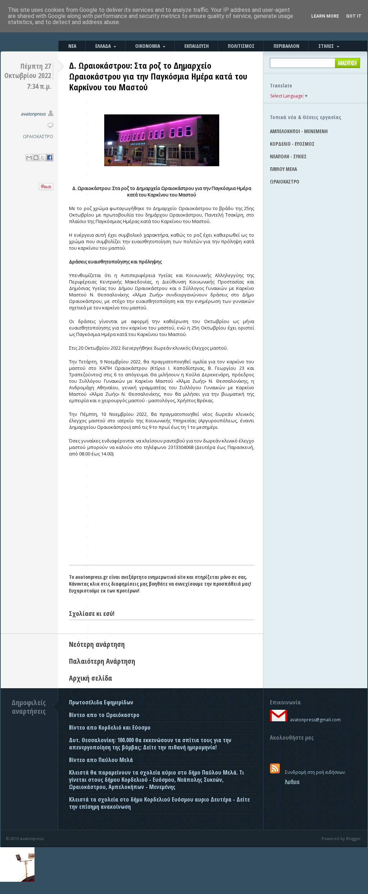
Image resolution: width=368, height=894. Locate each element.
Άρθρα (292, 782)
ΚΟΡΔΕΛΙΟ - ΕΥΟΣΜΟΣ (292, 143)
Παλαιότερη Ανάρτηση (102, 661)
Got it (354, 16)
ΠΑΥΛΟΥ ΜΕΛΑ (283, 168)
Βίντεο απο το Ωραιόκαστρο (104, 715)
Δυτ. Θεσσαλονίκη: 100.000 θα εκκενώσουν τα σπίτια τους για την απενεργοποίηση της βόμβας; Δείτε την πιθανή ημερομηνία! (150, 743)
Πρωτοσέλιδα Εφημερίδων (101, 702)
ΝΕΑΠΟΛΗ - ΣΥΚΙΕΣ (288, 156)
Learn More (325, 16)
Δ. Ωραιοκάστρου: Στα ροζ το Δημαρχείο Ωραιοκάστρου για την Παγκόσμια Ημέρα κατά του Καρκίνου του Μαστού (158, 76)
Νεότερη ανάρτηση (97, 644)
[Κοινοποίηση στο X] (42, 157)
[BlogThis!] (36, 157)
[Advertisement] (161, 510)
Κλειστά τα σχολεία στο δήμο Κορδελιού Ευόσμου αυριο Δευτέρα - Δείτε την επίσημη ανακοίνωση (159, 803)
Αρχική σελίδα (90, 678)
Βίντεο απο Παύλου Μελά (101, 760)
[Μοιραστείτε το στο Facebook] (49, 157)
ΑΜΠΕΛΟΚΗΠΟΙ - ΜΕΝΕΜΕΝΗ (299, 131)
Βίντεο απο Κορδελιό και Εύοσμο (110, 727)
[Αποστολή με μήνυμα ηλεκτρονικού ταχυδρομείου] (29, 157)
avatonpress (33, 114)
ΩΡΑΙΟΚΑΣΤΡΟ (38, 136)
